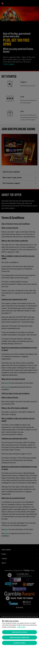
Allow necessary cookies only (19, 637)
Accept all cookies (19, 643)
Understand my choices (19, 632)
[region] (19, 632)
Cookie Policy (21, 627)
